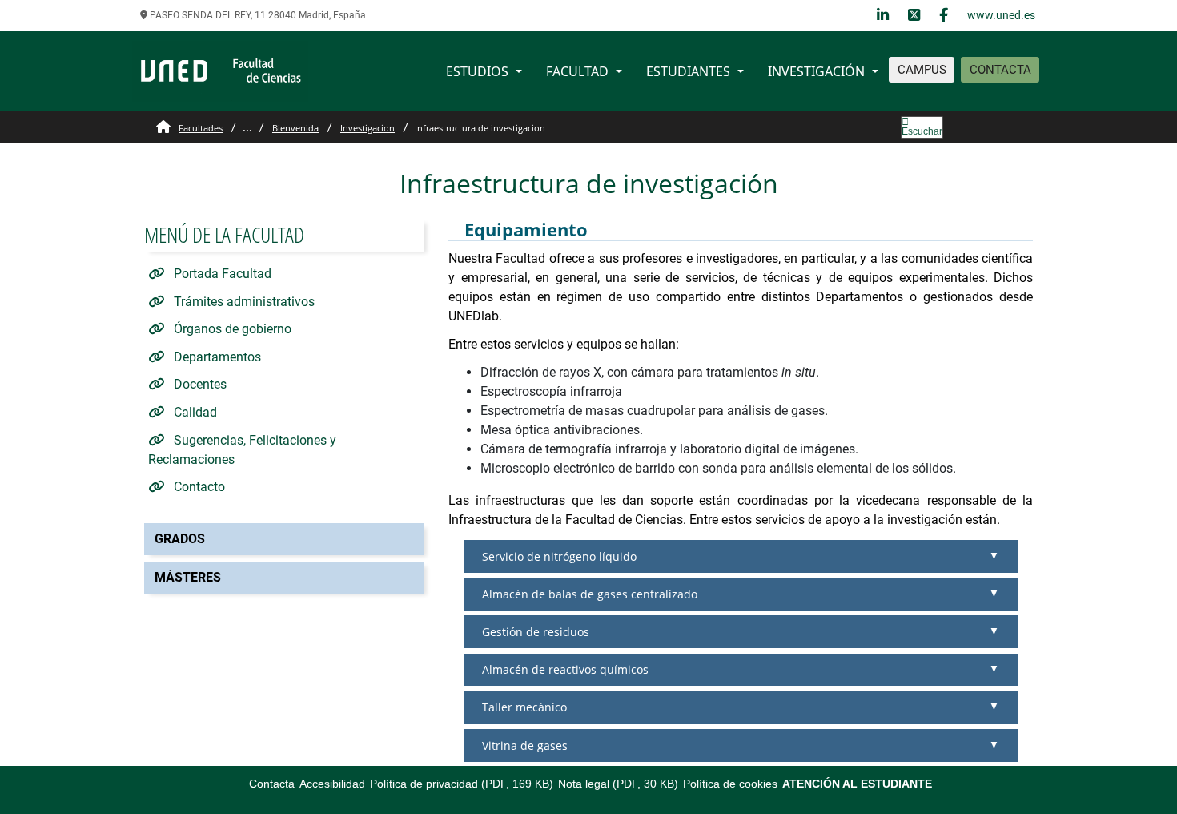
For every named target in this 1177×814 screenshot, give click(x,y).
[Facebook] (944, 15)
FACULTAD (577, 71)
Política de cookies (730, 783)
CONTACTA (1000, 69)
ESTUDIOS (477, 71)
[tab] (741, 556)
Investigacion (367, 128)
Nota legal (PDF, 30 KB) (618, 783)
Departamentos (216, 357)
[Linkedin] (882, 15)
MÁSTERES (188, 577)
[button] (740, 556)
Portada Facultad (221, 273)
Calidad (194, 412)
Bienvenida (295, 128)
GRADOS (180, 538)
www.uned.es (1001, 15)
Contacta (272, 783)
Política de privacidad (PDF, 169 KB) (461, 783)
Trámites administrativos (243, 301)
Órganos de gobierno (231, 328)
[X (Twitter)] (914, 15)
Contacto (198, 486)
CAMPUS (922, 69)
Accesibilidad (332, 783)
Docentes (199, 384)
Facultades (201, 128)
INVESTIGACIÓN (816, 71)
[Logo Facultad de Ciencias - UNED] (220, 70)
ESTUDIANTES (688, 71)
